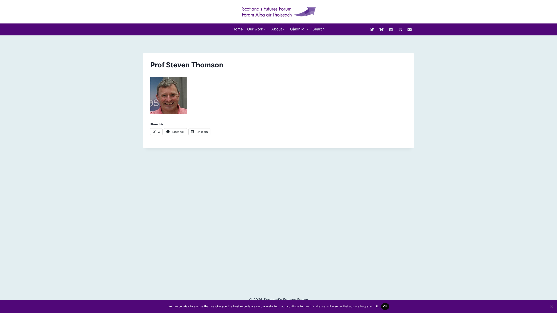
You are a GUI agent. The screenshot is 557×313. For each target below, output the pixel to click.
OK (385, 306)
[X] (372, 29)
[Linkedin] (391, 29)
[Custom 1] (400, 29)
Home (237, 29)
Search (318, 29)
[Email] (410, 29)
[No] (551, 306)
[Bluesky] (381, 29)
